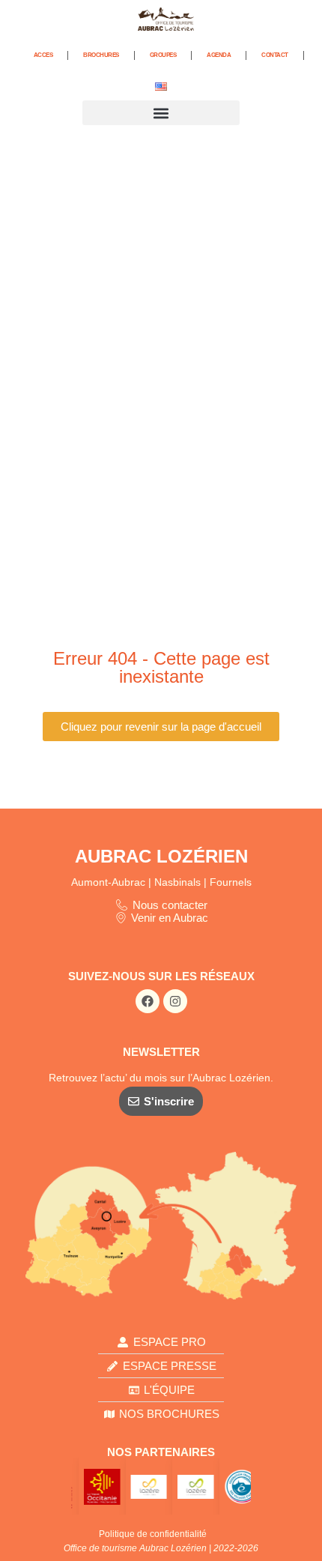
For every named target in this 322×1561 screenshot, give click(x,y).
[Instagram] (175, 1001)
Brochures (101, 55)
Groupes (163, 55)
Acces (43, 55)
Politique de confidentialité (153, 1534)
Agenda (219, 55)
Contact (274, 55)
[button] (161, 112)
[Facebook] (148, 1001)
